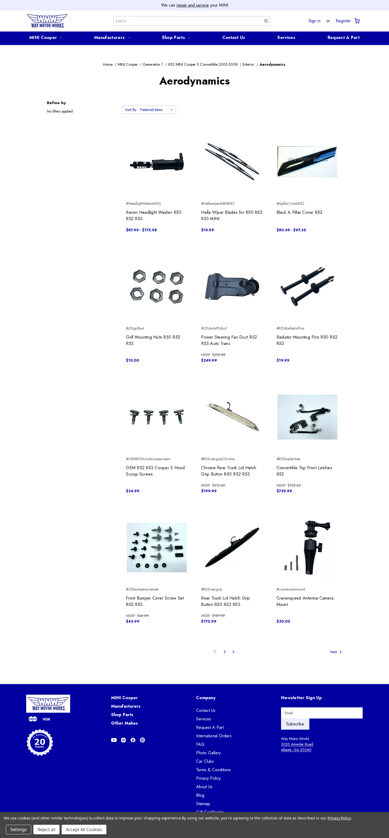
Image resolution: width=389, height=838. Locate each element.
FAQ (200, 744)
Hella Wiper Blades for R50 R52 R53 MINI (232, 215)
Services (286, 37)
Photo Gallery (208, 753)
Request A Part (344, 37)
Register (343, 21)
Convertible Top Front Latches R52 (304, 471)
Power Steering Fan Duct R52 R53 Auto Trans (229, 340)
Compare (155, 162)
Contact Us (233, 37)
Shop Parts (173, 37)
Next (334, 651)
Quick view (157, 152)
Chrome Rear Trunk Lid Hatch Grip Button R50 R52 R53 (228, 471)
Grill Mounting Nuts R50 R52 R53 (153, 340)
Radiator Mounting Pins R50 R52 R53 (307, 340)
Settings (18, 829)
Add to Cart (157, 296)
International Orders (214, 736)
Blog (200, 795)
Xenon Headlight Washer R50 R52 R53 (154, 215)
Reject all (46, 829)
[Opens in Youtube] (114, 740)
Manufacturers (109, 37)
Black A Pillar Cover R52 (300, 212)
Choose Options (156, 171)
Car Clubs (205, 761)
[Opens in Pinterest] (142, 740)
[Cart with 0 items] (357, 21)
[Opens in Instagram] (123, 740)
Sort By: (131, 109)
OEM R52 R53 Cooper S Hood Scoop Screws (155, 471)
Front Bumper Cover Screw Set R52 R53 (155, 601)
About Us (204, 787)
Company (205, 698)
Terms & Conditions (213, 770)
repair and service (193, 5)
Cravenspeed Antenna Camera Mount (305, 601)
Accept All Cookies (84, 829)
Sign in (314, 21)
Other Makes (124, 723)
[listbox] (157, 110)
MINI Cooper (43, 37)
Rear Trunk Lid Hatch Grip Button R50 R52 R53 (225, 601)
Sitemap (203, 804)
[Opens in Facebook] (133, 740)
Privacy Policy (208, 778)
